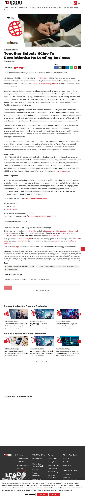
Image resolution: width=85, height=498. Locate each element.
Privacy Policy (52, 462)
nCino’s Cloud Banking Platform (46, 84)
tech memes (53, 235)
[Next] (79, 314)
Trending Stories (23, 465)
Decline (42, 494)
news (38, 233)
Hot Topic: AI (21, 469)
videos (54, 241)
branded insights (25, 239)
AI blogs (13, 235)
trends (75, 231)
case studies (23, 241)
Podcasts (35, 470)
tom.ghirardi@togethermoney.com (42, 216)
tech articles (32, 231)
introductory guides (52, 231)
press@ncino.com (11, 209)
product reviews (66, 231)
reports (38, 241)
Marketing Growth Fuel (37, 465)
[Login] (75, 3)
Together (64, 81)
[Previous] (5, 314)
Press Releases (68, 462)
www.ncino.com (63, 171)
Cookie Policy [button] (20, 490)
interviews (65, 233)
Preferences (30, 494)
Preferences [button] (68, 490)
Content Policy (53, 472)
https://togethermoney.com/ (36, 199)
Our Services (37, 459)
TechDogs (15, 246)
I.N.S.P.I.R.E (20, 462)
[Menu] (79, 3)
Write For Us (67, 465)
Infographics (37, 479)
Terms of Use (52, 459)
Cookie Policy (52, 469)
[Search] (71, 3)
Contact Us (67, 474)
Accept (55, 494)
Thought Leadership (36, 474)
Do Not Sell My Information (53, 476)
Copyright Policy (53, 465)
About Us (66, 459)
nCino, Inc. (43, 78)
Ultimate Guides (23, 459)
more (9, 233)
